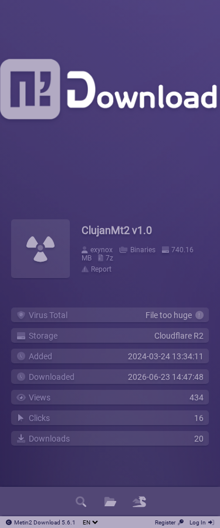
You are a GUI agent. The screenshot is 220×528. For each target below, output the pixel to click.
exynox (101, 250)
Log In (197, 522)
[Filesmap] (139, 501)
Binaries (142, 250)
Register (165, 522)
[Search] (81, 501)
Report (101, 269)
